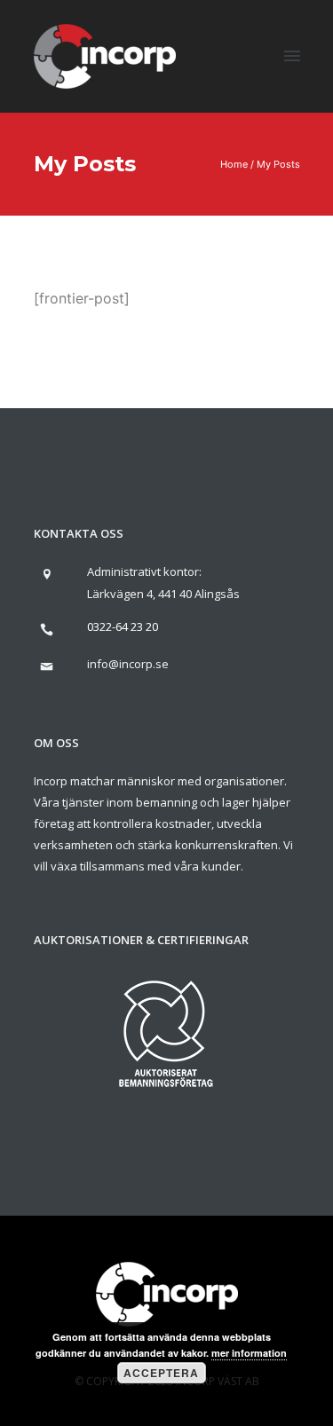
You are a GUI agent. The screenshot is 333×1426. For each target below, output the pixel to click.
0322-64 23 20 (122, 626)
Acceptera (161, 1373)
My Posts (278, 164)
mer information (249, 1352)
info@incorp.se (128, 664)
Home (234, 164)
